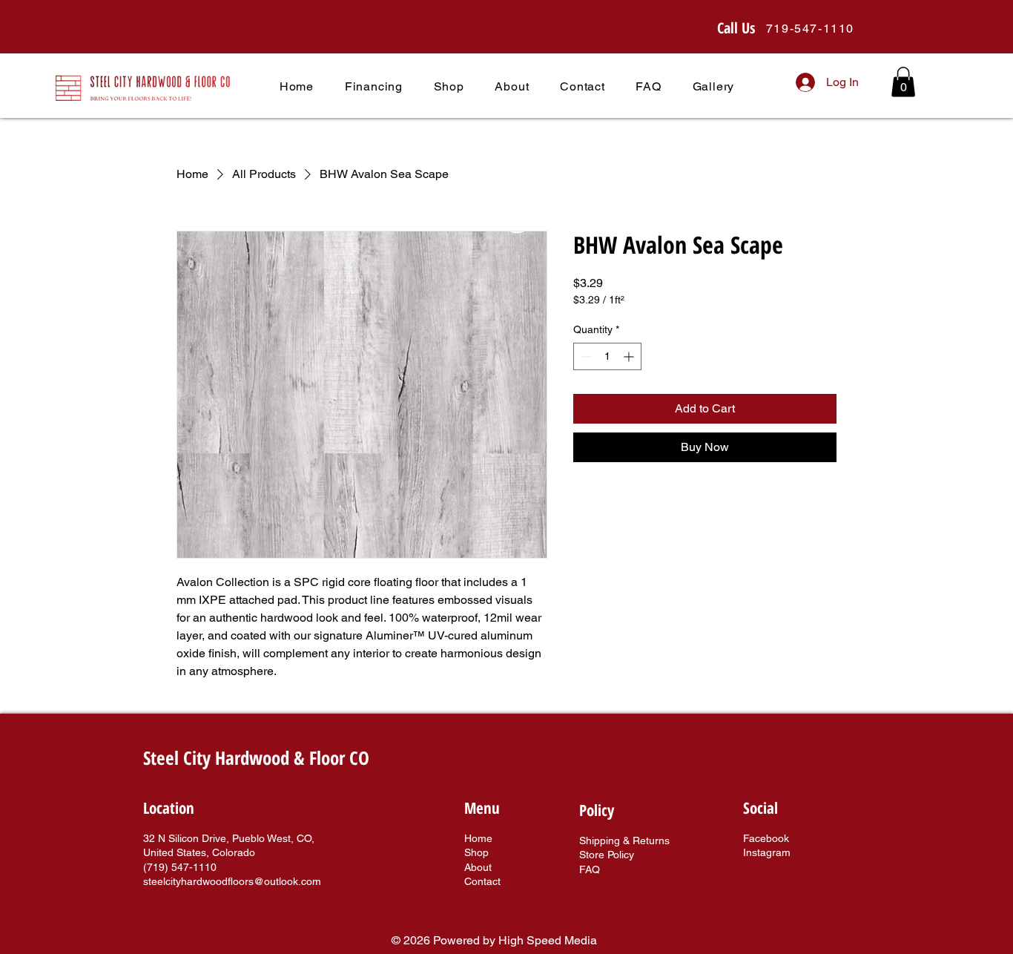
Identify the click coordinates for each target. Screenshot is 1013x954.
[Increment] (630, 356)
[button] (903, 82)
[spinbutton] (607, 356)
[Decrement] (584, 356)
